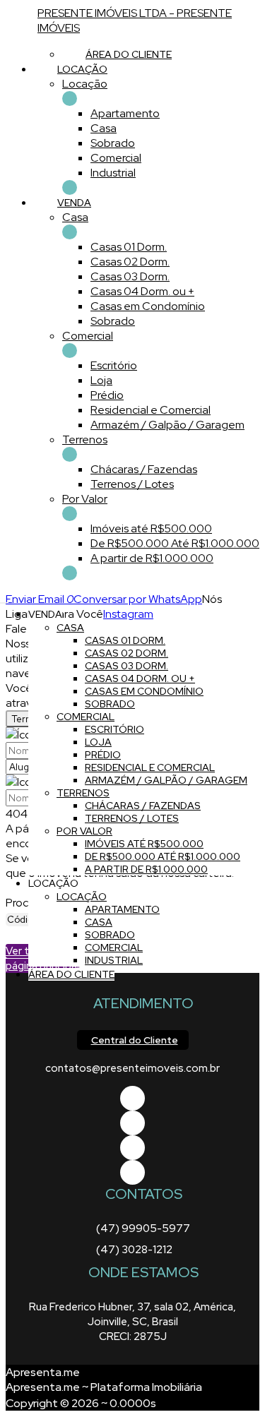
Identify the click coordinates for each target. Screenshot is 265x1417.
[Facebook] (132, 1098)
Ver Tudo (69, 98)
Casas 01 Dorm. (128, 246)
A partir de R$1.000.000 (151, 558)
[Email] (132, 1147)
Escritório (113, 365)
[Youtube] (132, 1123)
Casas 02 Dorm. (130, 261)
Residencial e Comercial (150, 409)
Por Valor (84, 498)
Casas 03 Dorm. (130, 276)
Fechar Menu (69, 573)
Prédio (107, 395)
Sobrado (112, 143)
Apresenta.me (43, 1372)
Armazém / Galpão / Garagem (167, 424)
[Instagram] (132, 1172)
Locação (84, 83)
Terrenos (84, 439)
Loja (101, 380)
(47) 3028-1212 (134, 1250)
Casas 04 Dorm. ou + (142, 291)
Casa (103, 128)
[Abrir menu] (4, 599)
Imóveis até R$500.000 (151, 528)
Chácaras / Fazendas (143, 469)
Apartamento (125, 113)
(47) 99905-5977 (143, 1228)
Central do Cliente (134, 1040)
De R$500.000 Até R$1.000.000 (174, 543)
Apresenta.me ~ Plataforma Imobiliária (104, 1387)
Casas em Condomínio (147, 306)
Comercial (115, 157)
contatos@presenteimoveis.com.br (132, 1068)
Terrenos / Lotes (132, 484)
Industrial (113, 172)
